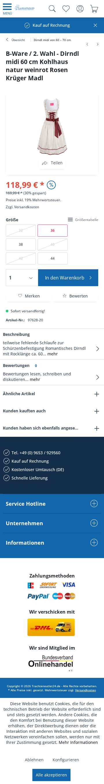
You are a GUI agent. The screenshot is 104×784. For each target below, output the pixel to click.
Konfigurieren (66, 759)
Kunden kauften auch (24, 411)
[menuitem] (7, 9)
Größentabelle (86, 219)
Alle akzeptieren (51, 775)
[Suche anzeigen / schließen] (51, 9)
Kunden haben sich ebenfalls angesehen (42, 428)
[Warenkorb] (94, 9)
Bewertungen (16, 365)
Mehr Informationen (78, 742)
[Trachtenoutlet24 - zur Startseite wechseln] (24, 10)
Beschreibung (16, 334)
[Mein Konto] (79, 9)
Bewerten (78, 296)
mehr (52, 354)
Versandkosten (26, 206)
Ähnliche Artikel (19, 393)
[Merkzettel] (65, 9)
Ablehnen (34, 759)
